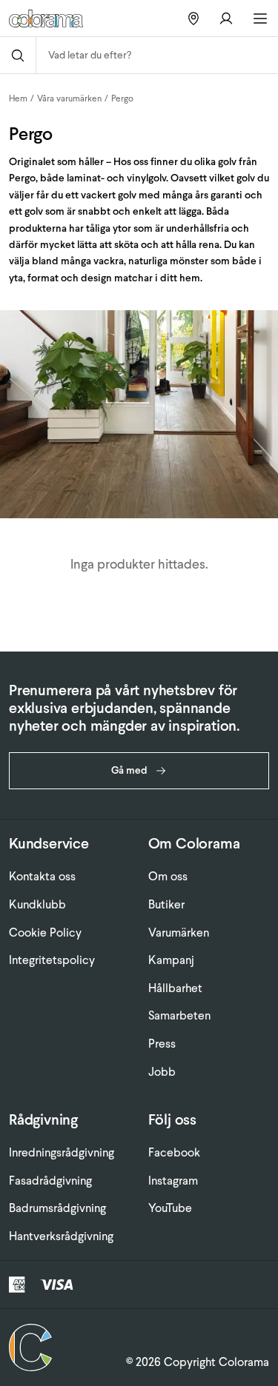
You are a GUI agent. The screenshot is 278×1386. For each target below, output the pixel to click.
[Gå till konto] (226, 18)
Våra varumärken (69, 98)
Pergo (122, 98)
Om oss (168, 876)
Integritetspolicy (52, 960)
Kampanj (171, 960)
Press (162, 1043)
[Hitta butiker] (193, 18)
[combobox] (157, 55)
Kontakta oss (42, 876)
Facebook (174, 1152)
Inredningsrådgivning (61, 1152)
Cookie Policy (45, 932)
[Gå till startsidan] (51, 18)
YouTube (170, 1208)
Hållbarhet (175, 988)
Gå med (129, 770)
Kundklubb (37, 904)
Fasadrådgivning (50, 1180)
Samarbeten (179, 1015)
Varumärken (178, 932)
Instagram (173, 1180)
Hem (18, 98)
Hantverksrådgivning (61, 1236)
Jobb (162, 1071)
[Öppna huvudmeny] (260, 18)
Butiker (166, 904)
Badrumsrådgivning (57, 1208)
